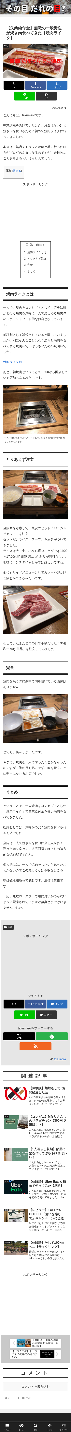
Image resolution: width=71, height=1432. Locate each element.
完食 (30, 264)
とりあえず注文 (37, 258)
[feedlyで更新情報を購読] (52, 1036)
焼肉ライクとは (37, 252)
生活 (10, 927)
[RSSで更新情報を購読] (35, 1046)
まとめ (31, 271)
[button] (46, 96)
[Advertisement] (35, 212)
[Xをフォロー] (19, 1036)
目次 (30, 244)
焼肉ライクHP (13, 362)
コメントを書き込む (35, 1386)
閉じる (17, 170)
